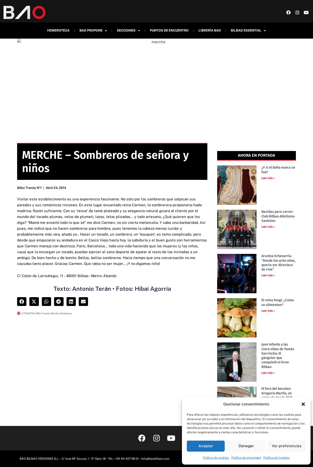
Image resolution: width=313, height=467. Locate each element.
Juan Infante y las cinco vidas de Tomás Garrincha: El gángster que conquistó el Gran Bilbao (277, 355)
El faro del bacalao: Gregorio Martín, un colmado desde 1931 (276, 393)
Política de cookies (216, 457)
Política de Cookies (276, 457)
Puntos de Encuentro (169, 30)
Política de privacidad (246, 457)
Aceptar (206, 446)
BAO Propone (90, 30)
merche (55, 313)
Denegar (246, 446)
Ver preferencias (287, 446)
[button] (303, 404)
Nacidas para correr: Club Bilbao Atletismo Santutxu (278, 216)
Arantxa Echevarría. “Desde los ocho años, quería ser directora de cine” (278, 263)
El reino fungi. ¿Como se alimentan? (277, 302)
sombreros (66, 313)
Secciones (126, 30)
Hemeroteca (58, 30)
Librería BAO (210, 30)
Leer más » (268, 178)
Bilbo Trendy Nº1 (29, 188)
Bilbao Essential (246, 30)
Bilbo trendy (43, 313)
